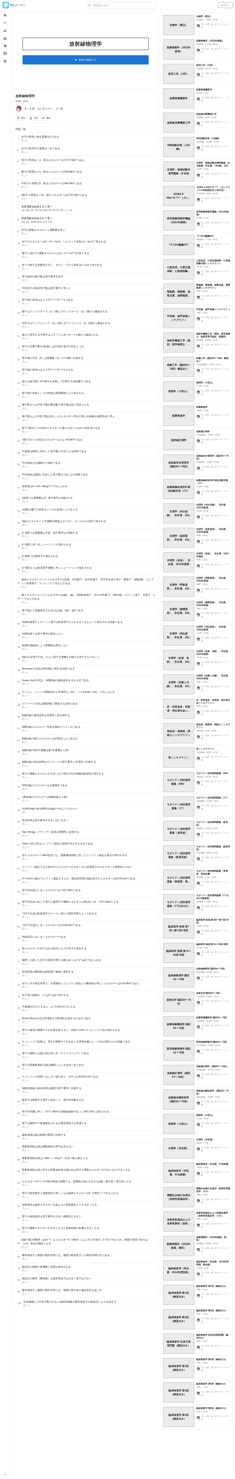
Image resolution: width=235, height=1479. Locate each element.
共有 (36, 118)
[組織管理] (5, 46)
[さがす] (5, 23)
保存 (23, 118)
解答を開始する (87, 59)
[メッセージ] (5, 53)
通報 (48, 118)
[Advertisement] (196, 1454)
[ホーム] (5, 15)
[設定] (5, 61)
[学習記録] (5, 38)
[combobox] (123, 5)
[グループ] (5, 30)
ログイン (225, 5)
